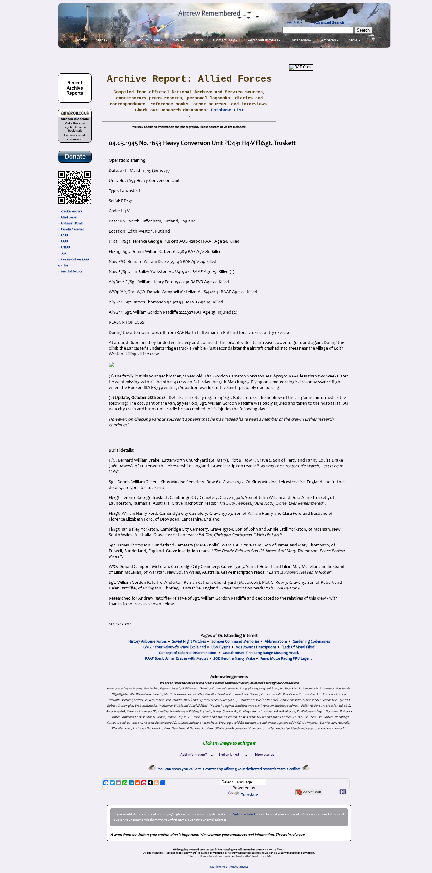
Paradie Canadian (72, 229)
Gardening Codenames (311, 642)
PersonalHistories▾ (264, 40)
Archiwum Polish (72, 223)
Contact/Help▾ (225, 40)
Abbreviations (276, 642)
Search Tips (294, 22)
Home (80, 40)
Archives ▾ (330, 40)
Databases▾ (300, 40)
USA (63, 253)
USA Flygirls (220, 647)
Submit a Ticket (244, 814)
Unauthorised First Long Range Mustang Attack (261, 653)
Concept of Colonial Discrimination (187, 653)
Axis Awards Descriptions (256, 647)
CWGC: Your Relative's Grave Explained (174, 647)
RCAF (64, 235)
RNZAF (65, 247)
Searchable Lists (71, 271)
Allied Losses (69, 217)
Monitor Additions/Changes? (229, 867)
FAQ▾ (122, 40)
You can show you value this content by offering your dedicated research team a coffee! (230, 769)
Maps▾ (101, 40)
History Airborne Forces (147, 642)
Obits (198, 40)
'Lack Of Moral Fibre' (298, 647)
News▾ (178, 40)
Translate (249, 795)
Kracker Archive (71, 211)
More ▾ (355, 40)
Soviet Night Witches (189, 642)
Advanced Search (329, 23)
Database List (227, 110)
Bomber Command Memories (235, 642)
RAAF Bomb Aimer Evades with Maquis (176, 659)
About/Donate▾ (149, 40)
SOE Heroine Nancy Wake (234, 659)
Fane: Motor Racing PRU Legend (286, 659)
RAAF (64, 241)
